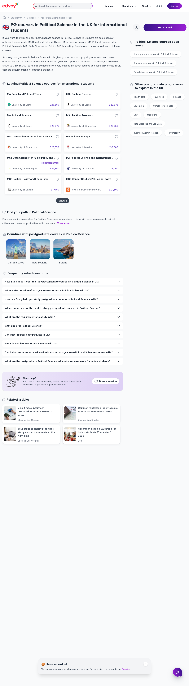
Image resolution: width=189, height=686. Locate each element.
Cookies (126, 669)
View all (63, 200)
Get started (165, 27)
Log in (159, 5)
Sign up (174, 6)
